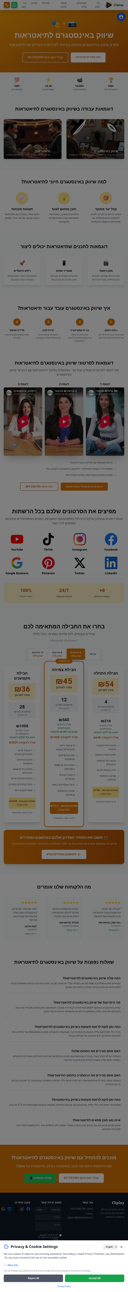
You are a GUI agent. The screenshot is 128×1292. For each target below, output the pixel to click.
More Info (12, 1265)
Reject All (33, 1278)
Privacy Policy (64, 1286)
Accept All (95, 1278)
